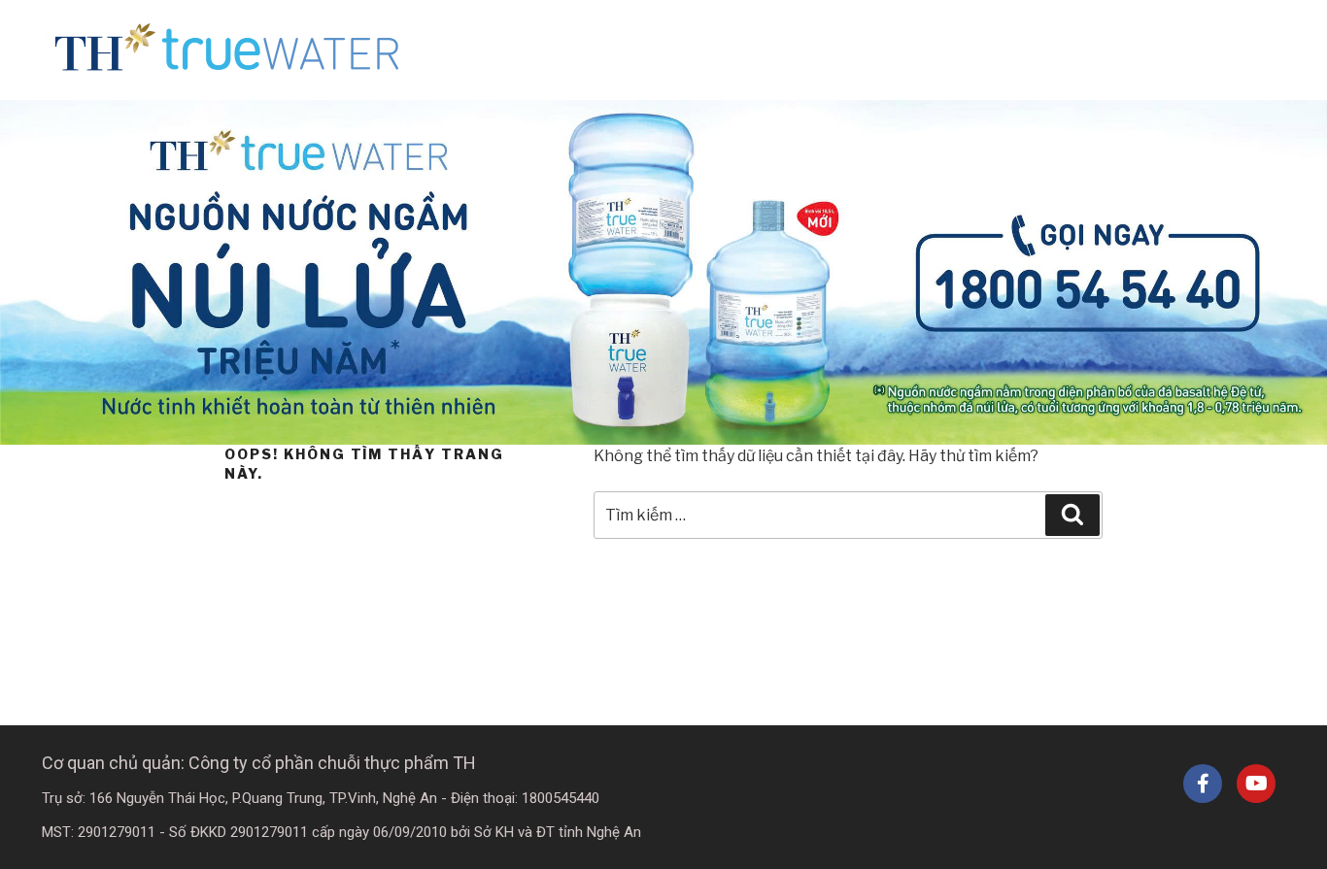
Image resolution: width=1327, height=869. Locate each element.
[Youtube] (1256, 783)
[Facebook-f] (1202, 783)
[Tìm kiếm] (1072, 514)
